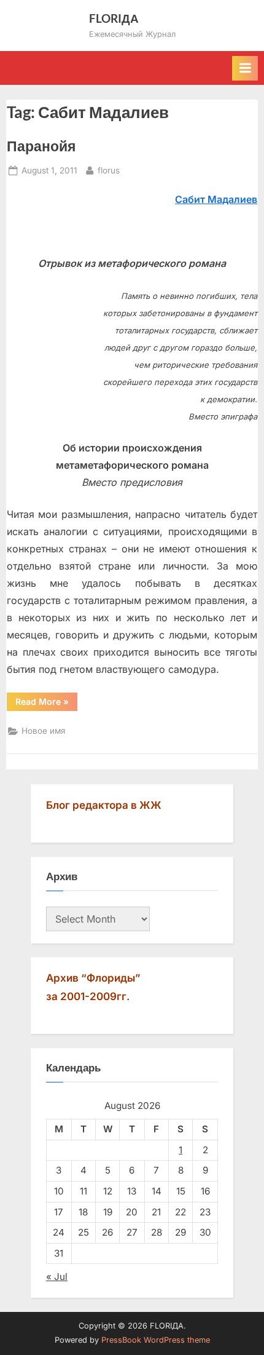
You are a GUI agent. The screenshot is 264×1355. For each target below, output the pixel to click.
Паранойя (41, 145)
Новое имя (43, 731)
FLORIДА (114, 18)
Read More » (46, 701)
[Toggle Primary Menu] (245, 68)
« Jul (57, 1276)
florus (109, 170)
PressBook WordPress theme (155, 1340)
